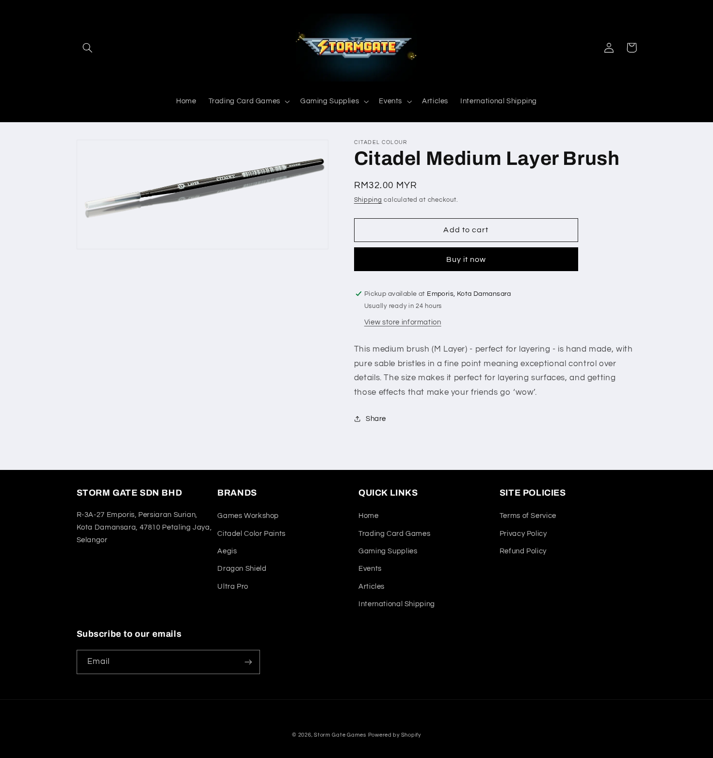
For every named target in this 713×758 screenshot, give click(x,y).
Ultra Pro (232, 586)
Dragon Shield (241, 568)
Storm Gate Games (340, 735)
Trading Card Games (394, 533)
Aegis (227, 551)
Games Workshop (248, 515)
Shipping (368, 200)
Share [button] (376, 418)
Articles (371, 586)
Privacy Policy (523, 533)
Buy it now (466, 259)
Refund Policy (523, 551)
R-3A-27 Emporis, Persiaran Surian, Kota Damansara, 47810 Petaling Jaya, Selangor (144, 527)
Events (370, 568)
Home (368, 515)
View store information (402, 322)
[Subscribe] (248, 662)
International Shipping (396, 604)
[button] (88, 47)
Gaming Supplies (387, 551)
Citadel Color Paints (251, 533)
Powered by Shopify (394, 735)
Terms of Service (528, 515)
